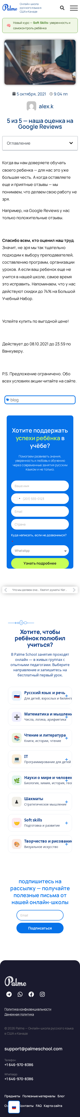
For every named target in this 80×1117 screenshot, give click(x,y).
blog (14, 399)
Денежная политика (19, 1014)
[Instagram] (42, 994)
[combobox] (16, 499)
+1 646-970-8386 (18, 1064)
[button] (71, 143)
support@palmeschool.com (33, 1049)
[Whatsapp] (20, 994)
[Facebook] (31, 994)
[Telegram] (8, 994)
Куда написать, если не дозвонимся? (38, 535)
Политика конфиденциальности (27, 1009)
